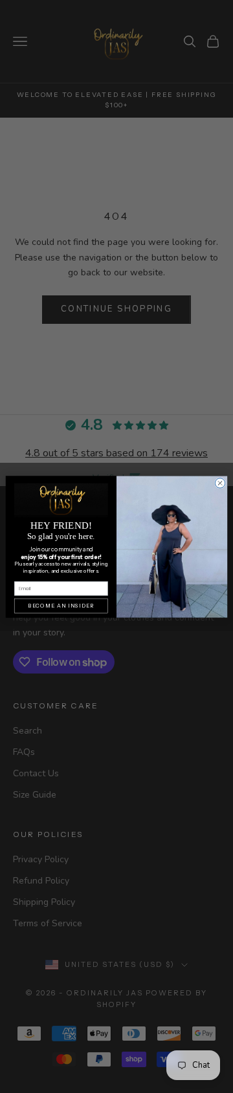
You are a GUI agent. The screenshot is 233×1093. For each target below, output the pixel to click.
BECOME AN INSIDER (61, 605)
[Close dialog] (220, 482)
